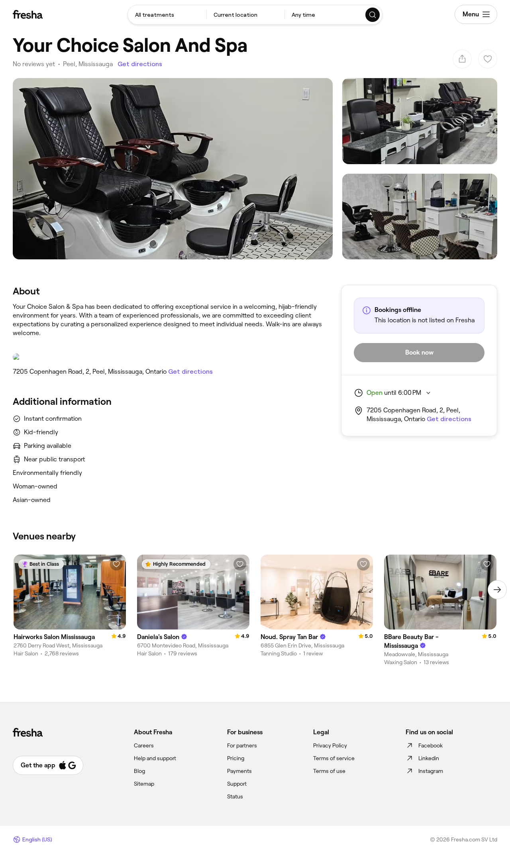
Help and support (155, 758)
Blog (139, 771)
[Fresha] (28, 14)
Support (237, 783)
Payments (239, 771)
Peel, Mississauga (88, 64)
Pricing (235, 758)
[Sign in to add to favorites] (116, 564)
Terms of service (334, 758)
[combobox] (167, 14)
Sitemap (144, 783)
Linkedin (428, 758)
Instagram (430, 771)
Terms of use (329, 771)
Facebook (430, 745)
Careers (144, 745)
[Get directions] (169, 357)
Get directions (140, 64)
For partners (242, 745)
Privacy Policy (330, 745)
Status (235, 796)
